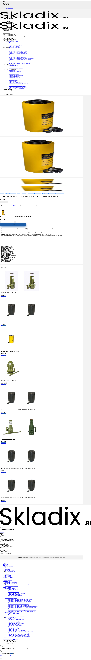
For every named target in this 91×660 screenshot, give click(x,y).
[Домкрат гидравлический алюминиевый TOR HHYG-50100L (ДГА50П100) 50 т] (21, 466)
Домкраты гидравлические (34, 193)
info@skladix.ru (16, 205)
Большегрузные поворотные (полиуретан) (17, 56)
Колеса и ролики (7, 39)
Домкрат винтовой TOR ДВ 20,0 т (8, 292)
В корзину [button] (3, 296)
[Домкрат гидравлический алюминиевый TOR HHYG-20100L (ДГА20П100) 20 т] (21, 495)
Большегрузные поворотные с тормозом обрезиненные (20, 62)
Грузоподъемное (7, 31)
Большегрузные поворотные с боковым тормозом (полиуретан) (21, 58)
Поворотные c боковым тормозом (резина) (17, 86)
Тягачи (8, 25)
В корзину (13, 224)
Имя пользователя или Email (7, 648)
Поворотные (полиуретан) (14, 78)
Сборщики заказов (10, 22)
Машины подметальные (11, 35)
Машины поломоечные (11, 34)
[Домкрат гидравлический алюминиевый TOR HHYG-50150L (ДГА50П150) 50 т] (21, 407)
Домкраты (24, 193)
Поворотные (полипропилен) (14, 77)
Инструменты (6, 30)
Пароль (2, 651)
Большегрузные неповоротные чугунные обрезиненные (20, 59)
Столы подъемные (10, 23)
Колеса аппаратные (10, 40)
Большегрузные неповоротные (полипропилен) (18, 51)
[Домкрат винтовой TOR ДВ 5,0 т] (21, 436)
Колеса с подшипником (13, 65)
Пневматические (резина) (14, 76)
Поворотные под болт (13, 41)
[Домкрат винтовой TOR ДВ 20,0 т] (21, 290)
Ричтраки (8, 21)
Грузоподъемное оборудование (12, 193)
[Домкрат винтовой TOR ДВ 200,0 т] (11, 378)
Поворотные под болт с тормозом (15, 42)
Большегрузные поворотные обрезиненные (17, 57)
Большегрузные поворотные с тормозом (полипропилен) (20, 60)
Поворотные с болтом (13, 592)
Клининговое (6, 33)
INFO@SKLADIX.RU (4, 551)
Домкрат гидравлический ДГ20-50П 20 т (10, 351)
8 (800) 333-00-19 (4, 550)
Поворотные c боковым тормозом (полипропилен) (18, 83)
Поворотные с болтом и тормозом (15, 45)
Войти (12, 653)
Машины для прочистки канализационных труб (16, 36)
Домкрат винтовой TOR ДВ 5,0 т (8, 439)
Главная (2, 193)
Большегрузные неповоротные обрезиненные (18, 53)
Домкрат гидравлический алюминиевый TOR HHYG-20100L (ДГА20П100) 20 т (18, 497)
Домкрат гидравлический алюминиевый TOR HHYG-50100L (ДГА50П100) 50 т (18, 468)
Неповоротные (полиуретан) (14, 72)
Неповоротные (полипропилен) (15, 71)
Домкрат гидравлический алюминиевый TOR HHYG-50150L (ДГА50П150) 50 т (18, 409)
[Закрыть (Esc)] (0, 658)
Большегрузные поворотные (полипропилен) (18, 54)
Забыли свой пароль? (5, 655)
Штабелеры (9, 27)
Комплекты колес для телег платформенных (17, 88)
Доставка (6, 3)
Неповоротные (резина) (14, 74)
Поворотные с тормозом (14, 46)
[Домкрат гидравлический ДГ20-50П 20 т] (11, 348)
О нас (4, 1)
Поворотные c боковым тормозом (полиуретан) (18, 84)
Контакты (6, 4)
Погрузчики (9, 28)
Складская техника (8, 18)
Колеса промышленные (11, 69)
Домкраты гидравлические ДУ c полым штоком (53, 193)
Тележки (8, 24)
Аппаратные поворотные (14, 48)
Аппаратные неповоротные (14, 47)
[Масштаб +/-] (1, 658)
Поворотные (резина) (13, 80)
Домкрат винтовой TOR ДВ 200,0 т (8, 380)
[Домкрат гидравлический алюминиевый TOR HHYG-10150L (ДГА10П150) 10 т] (21, 319)
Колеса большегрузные (11, 598)
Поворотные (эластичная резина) (15, 82)
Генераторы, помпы (8, 29)
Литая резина (12, 70)
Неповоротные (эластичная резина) (16, 75)
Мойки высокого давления (11, 586)
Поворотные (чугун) (13, 81)
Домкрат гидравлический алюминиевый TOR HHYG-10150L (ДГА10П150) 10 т (18, 321)
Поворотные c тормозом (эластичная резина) (18, 87)
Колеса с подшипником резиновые (16, 68)
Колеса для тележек (10, 64)
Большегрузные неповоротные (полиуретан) (17, 52)
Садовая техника (7, 89)
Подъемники (9, 19)
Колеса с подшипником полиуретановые (17, 66)
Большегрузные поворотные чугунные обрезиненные (19, 63)
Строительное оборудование (10, 90)
